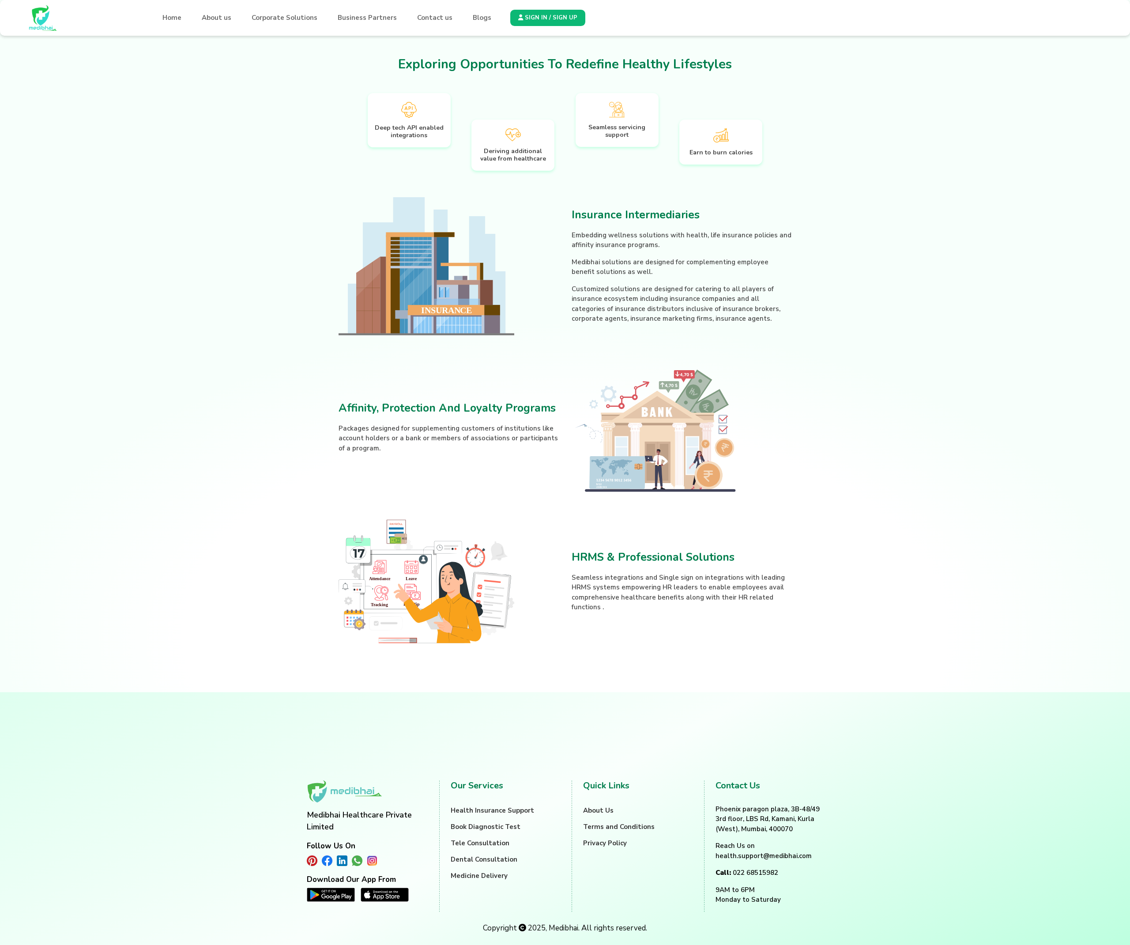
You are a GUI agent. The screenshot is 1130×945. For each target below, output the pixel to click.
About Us (598, 810)
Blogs (482, 17)
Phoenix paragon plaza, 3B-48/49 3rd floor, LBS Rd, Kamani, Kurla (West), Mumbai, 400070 (768, 819)
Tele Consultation (480, 843)
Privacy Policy (605, 843)
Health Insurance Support (492, 810)
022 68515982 (747, 872)
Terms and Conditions (619, 826)
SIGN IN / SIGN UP (550, 18)
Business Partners (367, 17)
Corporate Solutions (284, 17)
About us (216, 17)
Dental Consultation (484, 859)
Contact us (434, 17)
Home (171, 17)
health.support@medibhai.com (764, 855)
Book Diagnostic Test (485, 826)
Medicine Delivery (479, 875)
